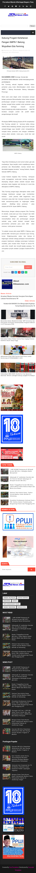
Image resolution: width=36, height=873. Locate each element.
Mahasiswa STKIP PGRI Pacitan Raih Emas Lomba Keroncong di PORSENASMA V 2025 (16, 357)
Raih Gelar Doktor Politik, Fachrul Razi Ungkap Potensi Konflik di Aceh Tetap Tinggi (17, 339)
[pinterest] (12, 6)
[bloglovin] (15, 6)
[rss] (23, 6)
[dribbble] (19, 6)
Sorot (15, 601)
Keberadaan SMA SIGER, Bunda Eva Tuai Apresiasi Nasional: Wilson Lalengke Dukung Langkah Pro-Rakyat (18, 374)
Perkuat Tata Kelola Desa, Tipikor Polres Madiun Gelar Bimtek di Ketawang (21, 494)
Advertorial (5, 52)
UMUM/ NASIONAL (9, 607)
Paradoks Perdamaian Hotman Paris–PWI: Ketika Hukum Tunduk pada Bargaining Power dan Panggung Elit (22, 502)
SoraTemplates (14, 867)
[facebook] (5, 6)
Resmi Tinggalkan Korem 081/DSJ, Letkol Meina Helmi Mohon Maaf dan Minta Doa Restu (22, 486)
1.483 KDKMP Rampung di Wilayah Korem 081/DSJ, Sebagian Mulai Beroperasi (21, 471)
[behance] (26, 6)
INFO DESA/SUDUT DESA (11, 604)
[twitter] (8, 6)
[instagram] (30, 6)
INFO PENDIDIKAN (14, 52)
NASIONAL (7, 601)
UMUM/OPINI (22, 607)
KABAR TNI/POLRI (9, 597)
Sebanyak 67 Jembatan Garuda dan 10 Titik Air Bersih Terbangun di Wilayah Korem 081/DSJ (22, 478)
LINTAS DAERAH (23, 597)
